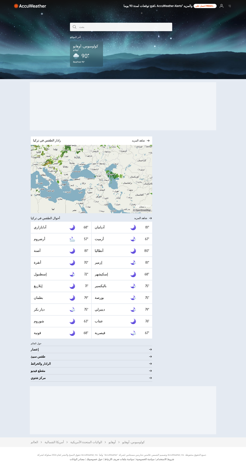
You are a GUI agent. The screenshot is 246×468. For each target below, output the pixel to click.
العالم (34, 442)
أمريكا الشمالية (54, 442)
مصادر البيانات (77, 459)
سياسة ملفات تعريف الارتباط (119, 459)
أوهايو (112, 442)
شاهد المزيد (140, 218)
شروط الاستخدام (165, 459)
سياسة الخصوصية (145, 459)
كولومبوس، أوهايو (133, 442)
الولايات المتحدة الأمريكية (86, 442)
